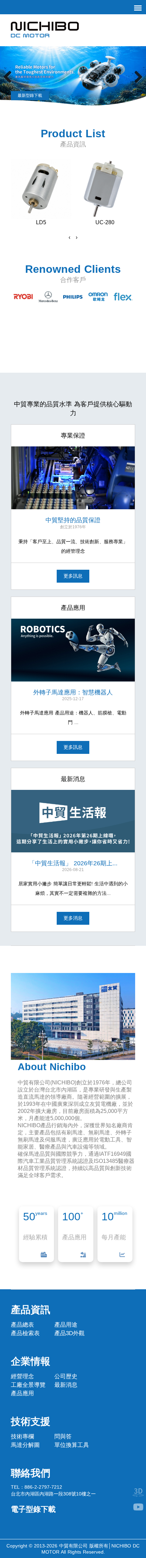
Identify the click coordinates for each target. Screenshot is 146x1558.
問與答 (63, 1436)
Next (136, 77)
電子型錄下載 (33, 1509)
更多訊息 (73, 576)
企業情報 (30, 1361)
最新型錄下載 (30, 95)
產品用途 (65, 1325)
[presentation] (69, 237)
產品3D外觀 (69, 1333)
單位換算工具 (71, 1445)
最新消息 (65, 1385)
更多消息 (73, 918)
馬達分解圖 (25, 1445)
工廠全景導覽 (28, 1385)
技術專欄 (22, 1436)
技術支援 (30, 1421)
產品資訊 (30, 1309)
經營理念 (22, 1376)
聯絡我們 (30, 1473)
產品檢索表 (25, 1333)
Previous (10, 77)
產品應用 (22, 1393)
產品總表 (22, 1325)
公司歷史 (65, 1376)
